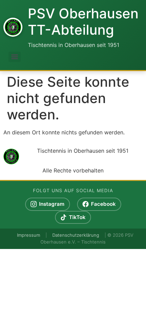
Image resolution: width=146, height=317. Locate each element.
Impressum (28, 235)
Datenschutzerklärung (75, 235)
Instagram (52, 204)
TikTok (77, 217)
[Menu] (14, 57)
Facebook (103, 204)
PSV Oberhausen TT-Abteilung (83, 21)
